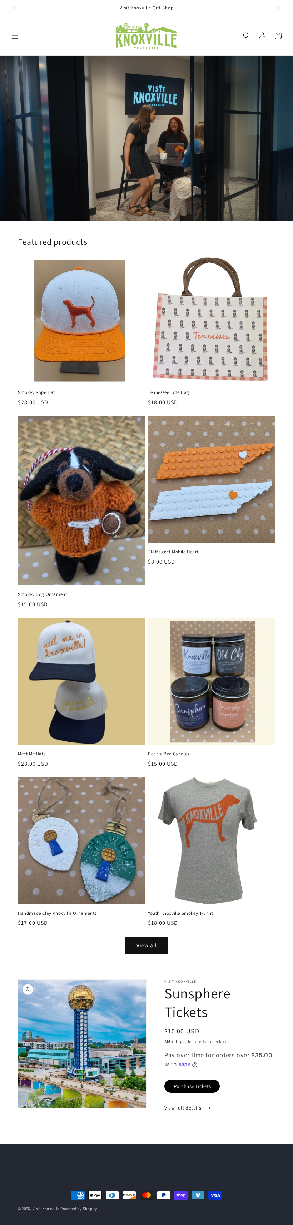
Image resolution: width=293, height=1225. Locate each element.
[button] (15, 36)
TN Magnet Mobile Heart (173, 552)
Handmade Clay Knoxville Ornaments (57, 913)
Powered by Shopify (78, 1208)
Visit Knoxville (46, 1208)
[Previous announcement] (14, 8)
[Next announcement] (279, 8)
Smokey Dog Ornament (42, 594)
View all (146, 945)
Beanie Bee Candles (168, 754)
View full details (183, 1108)
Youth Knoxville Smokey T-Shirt (180, 913)
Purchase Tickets (192, 1086)
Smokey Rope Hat (36, 392)
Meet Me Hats (31, 754)
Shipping (173, 1041)
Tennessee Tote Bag (168, 392)
